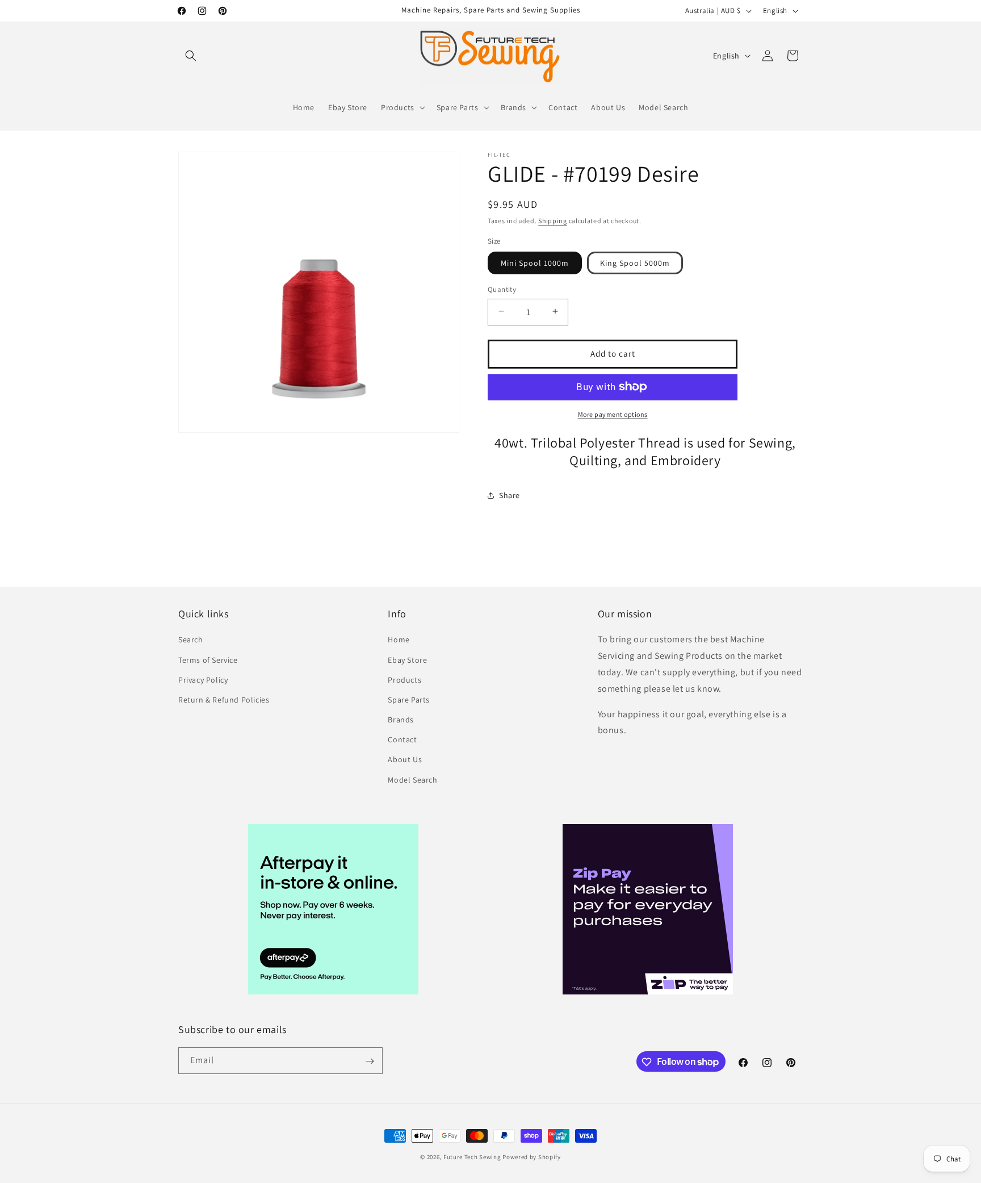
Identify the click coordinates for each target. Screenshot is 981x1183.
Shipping (552, 220)
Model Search (412, 780)
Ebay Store (407, 660)
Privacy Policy (203, 680)
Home (398, 640)
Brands (401, 719)
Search (190, 640)
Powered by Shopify (531, 1157)
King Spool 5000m (635, 262)
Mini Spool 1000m (535, 262)
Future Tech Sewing (472, 1157)
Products (404, 680)
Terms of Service (208, 660)
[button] (190, 55)
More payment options (613, 413)
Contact (402, 740)
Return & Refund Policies (223, 700)
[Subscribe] (369, 1061)
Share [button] (509, 495)
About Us (405, 760)
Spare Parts (409, 700)
